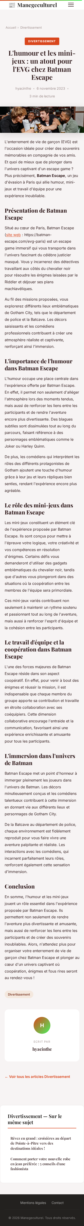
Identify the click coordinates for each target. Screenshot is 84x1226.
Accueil (11, 27)
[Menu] (71, 4)
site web (13, 234)
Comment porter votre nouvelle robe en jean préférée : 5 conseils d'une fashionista (40, 1164)
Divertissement (31, 27)
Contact (58, 1203)
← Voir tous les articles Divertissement (37, 1076)
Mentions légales (33, 1203)
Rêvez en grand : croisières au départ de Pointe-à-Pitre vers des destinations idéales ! (40, 1143)
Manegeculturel (32, 4)
